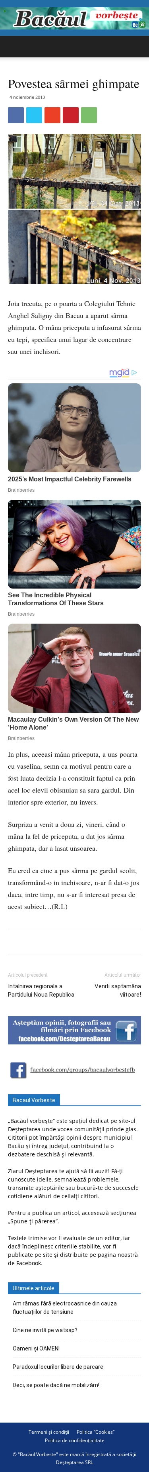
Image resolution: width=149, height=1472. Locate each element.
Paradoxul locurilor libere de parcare (58, 1367)
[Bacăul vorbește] (74, 18)
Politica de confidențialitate (74, 1440)
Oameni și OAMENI (36, 1348)
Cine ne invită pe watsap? (45, 1330)
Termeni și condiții (49, 1432)
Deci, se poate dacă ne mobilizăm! (56, 1385)
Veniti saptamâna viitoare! (118, 990)
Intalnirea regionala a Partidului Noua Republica (41, 990)
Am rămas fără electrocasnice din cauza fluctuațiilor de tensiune (65, 1307)
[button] (138, 46)
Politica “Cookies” (95, 1432)
